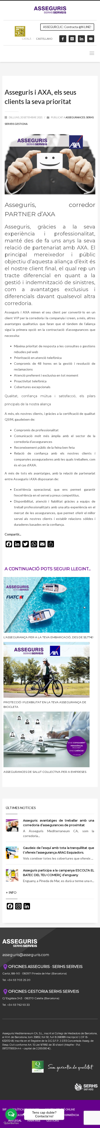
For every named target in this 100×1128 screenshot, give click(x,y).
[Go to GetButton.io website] (11, 1123)
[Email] (90, 38)
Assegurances (75, 117)
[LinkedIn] (81, 38)
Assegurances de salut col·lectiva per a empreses (44, 771)
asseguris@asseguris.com (25, 955)
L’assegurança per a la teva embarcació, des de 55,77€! (48, 637)
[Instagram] (72, 38)
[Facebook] (62, 38)
